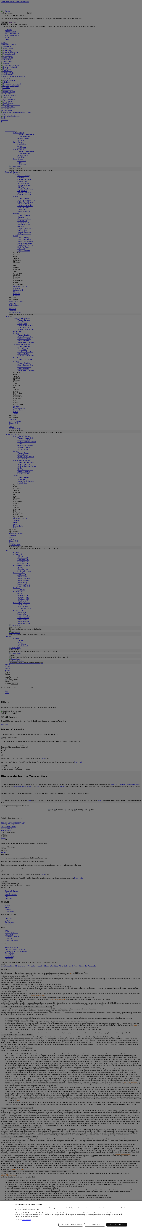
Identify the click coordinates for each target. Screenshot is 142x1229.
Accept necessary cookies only (71, 1224)
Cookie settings (94, 1224)
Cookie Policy (26, 1220)
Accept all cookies (116, 1224)
